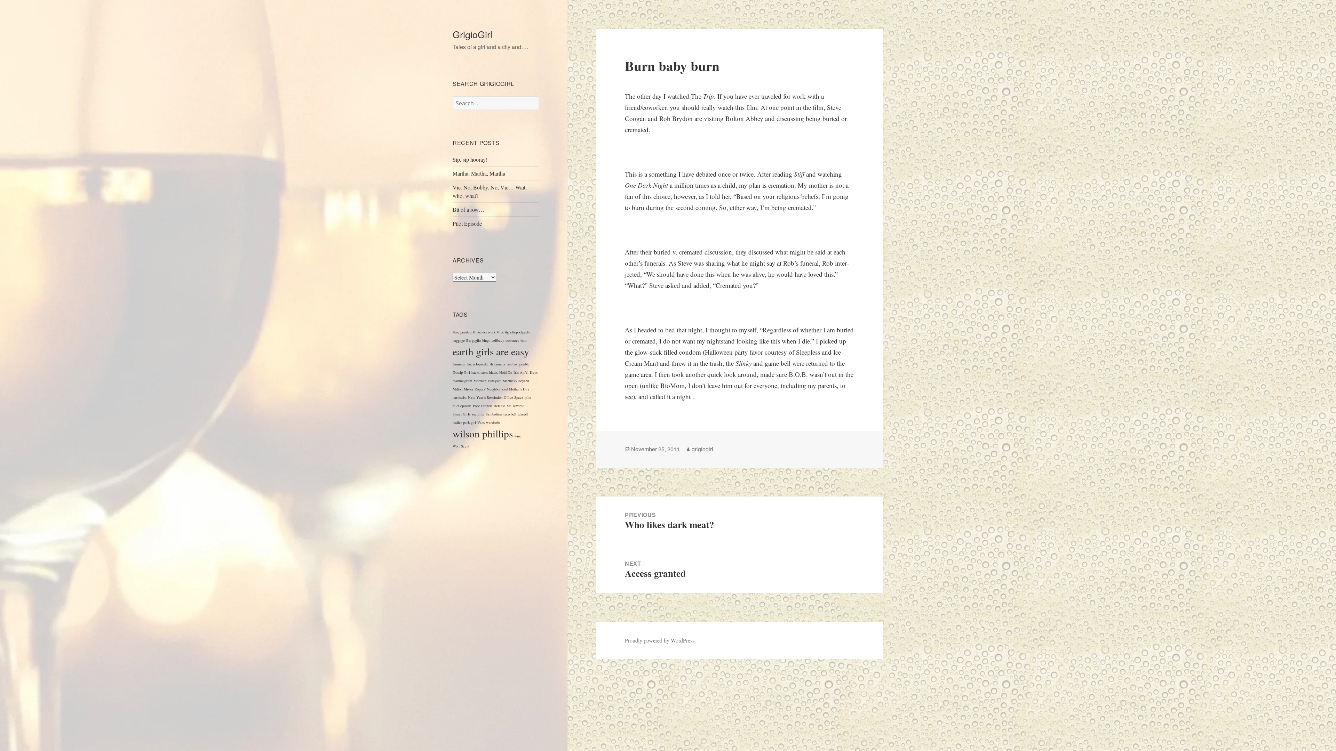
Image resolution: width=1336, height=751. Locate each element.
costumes (512, 340)
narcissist (460, 397)
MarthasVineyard (516, 380)
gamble (524, 364)
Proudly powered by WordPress (659, 640)
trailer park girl (464, 422)
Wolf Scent (461, 446)
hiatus (493, 372)
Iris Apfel (521, 372)
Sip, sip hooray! (470, 159)
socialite (478, 414)
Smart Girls (461, 414)
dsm (523, 340)
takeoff (523, 414)
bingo (486, 340)
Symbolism (494, 414)
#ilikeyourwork (484, 332)
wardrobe (493, 422)
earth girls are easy (491, 351)
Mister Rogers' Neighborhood (486, 389)
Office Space (513, 397)
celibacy (498, 340)
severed (518, 405)
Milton (457, 389)
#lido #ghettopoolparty (513, 332)
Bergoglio (473, 340)
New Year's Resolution (485, 397)
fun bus (512, 364)
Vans (481, 422)
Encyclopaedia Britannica (486, 364)
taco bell (509, 414)
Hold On (505, 372)
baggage (459, 340)
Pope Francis (482, 405)
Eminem (459, 364)
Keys (534, 372)
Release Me (502, 405)
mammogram (462, 380)
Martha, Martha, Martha (479, 173)
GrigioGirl (472, 34)
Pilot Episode (467, 223)
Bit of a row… (468, 209)
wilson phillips (483, 433)
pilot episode (462, 405)
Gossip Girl (461, 372)
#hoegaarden (462, 332)
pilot (528, 397)
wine (518, 436)
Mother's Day (519, 389)
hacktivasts (479, 372)
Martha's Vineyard (487, 380)
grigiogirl (702, 449)
